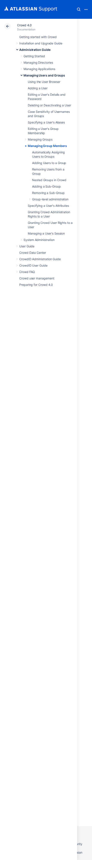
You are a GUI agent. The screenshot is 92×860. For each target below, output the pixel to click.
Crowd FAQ (27, 272)
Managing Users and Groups (44, 75)
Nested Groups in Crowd (49, 180)
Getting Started (34, 56)
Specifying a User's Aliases (46, 122)
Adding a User (37, 88)
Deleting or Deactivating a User (49, 105)
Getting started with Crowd (38, 37)
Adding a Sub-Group (46, 186)
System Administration (39, 240)
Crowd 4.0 (24, 25)
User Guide (26, 246)
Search (78, 9)
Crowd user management (36, 278)
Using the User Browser (44, 82)
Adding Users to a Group (49, 163)
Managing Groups (40, 139)
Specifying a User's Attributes (48, 205)
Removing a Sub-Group (48, 193)
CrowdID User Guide (33, 265)
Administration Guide (34, 49)
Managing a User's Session (46, 233)
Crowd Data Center (32, 252)
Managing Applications (39, 69)
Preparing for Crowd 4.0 (36, 284)
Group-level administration (50, 199)
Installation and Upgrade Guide (40, 43)
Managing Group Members (47, 146)
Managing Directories (38, 62)
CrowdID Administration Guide (40, 259)
